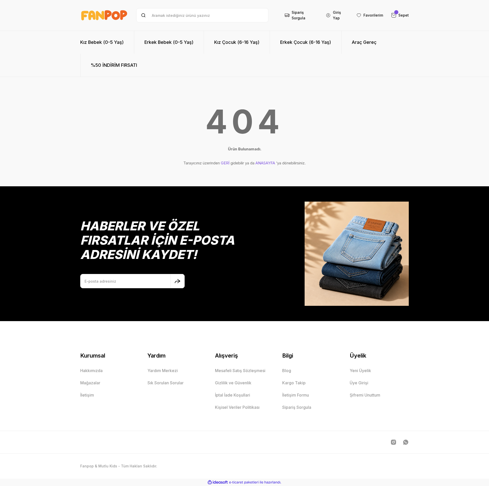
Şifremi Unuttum (365, 395)
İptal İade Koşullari (232, 395)
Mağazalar (90, 382)
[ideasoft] (218, 482)
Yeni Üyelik (360, 370)
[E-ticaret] (244, 482)
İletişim (87, 395)
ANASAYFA (265, 163)
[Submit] (177, 281)
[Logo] (104, 15)
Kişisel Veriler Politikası (237, 407)
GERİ (225, 163)
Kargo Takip (294, 382)
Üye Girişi (359, 382)
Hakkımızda (91, 370)
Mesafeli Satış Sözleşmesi (240, 370)
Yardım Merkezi (162, 370)
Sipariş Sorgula (296, 407)
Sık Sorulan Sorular (165, 382)
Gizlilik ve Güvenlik (233, 382)
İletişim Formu (295, 395)
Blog (286, 370)
